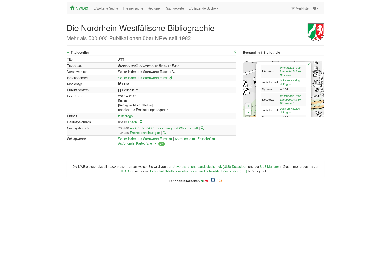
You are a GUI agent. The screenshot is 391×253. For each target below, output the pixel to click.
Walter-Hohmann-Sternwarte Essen (143, 77)
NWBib (81, 8)
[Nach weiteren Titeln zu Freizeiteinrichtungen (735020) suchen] (164, 132)
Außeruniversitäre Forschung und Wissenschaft (158, 128)
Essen (128, 122)
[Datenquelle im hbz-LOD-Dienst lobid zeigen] (235, 52)
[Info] (316, 8)
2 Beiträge (125, 115)
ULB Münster (269, 166)
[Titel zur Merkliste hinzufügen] (68, 52)
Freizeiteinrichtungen (139, 132)
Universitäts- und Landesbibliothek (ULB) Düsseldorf (209, 166)
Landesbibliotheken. (188, 180)
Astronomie (183, 138)
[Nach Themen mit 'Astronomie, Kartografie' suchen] (154, 143)
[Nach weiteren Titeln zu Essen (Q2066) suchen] (141, 122)
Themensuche (133, 8)
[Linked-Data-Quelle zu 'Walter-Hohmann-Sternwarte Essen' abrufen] (171, 77)
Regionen (155, 8)
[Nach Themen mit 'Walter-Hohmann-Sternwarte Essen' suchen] (170, 138)
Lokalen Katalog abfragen (290, 82)
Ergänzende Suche (202, 8)
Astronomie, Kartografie (135, 143)
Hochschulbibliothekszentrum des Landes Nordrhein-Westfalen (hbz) (198, 171)
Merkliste (302, 8)
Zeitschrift (205, 138)
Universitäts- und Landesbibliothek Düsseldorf (290, 71)
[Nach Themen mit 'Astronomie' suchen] (193, 138)
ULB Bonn (127, 171)
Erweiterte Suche (106, 8)
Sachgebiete (175, 8)
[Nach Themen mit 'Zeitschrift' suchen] (213, 138)
